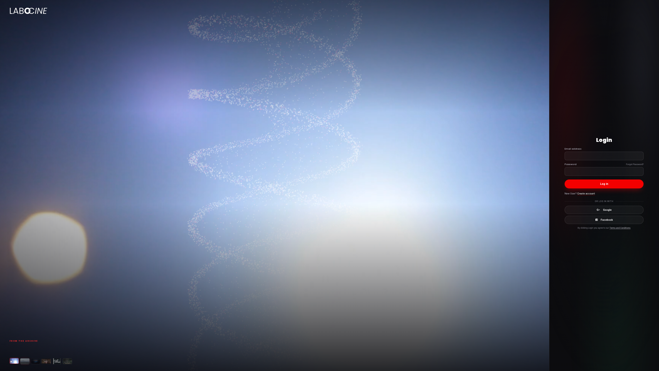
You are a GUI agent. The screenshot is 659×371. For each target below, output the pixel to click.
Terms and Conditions (620, 228)
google (607, 209)
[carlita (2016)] (14, 361)
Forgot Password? (635, 164)
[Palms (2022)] (56, 361)
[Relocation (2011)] (25, 361)
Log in (604, 184)
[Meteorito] (67, 361)
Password (570, 164)
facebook (607, 219)
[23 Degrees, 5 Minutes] (46, 361)
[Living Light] (35, 361)
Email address (573, 148)
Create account (586, 193)
